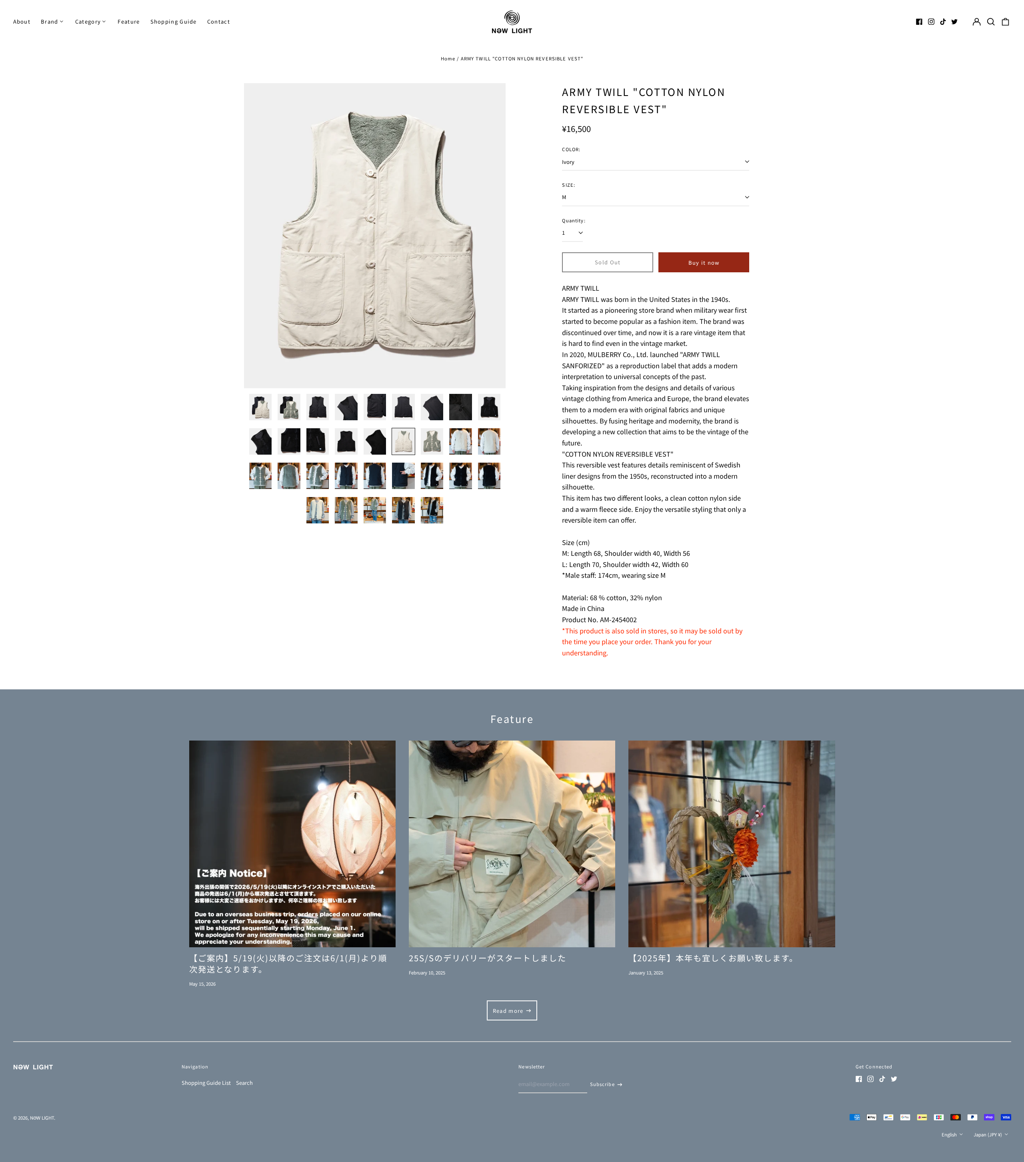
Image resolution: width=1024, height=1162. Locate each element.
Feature (129, 21)
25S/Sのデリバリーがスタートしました (488, 958)
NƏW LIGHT (42, 1117)
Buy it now (704, 262)
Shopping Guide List (206, 1082)
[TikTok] (943, 21)
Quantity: (573, 220)
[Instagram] (931, 21)
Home (448, 58)
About (22, 21)
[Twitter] (954, 21)
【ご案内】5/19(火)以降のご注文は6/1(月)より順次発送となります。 (288, 963)
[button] (991, 22)
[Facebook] (919, 21)
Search (244, 1082)
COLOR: (571, 149)
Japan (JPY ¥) (988, 1134)
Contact (218, 21)
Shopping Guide (173, 21)
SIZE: (568, 185)
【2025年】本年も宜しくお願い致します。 (713, 958)
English (950, 1134)
